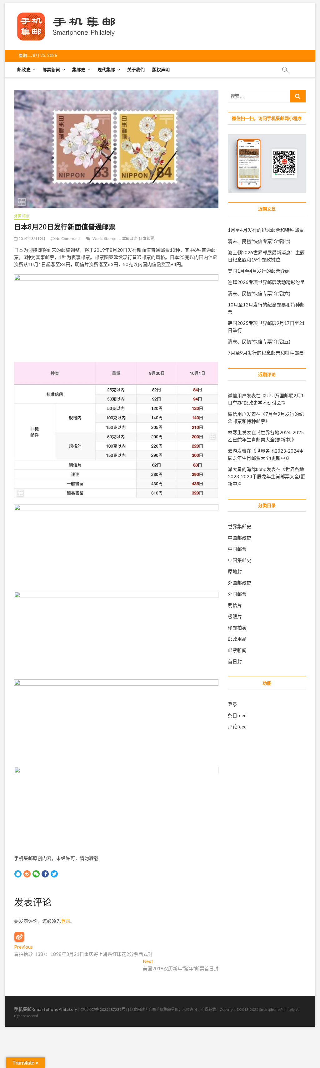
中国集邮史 (239, 560)
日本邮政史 (127, 238)
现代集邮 (106, 69)
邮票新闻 (51, 69)
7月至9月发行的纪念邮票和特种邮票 (266, 352)
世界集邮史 (239, 526)
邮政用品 (237, 639)
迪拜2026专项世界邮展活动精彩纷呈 (266, 282)
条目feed (237, 715)
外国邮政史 (239, 582)
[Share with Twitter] (54, 873)
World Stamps (104, 238)
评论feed (237, 726)
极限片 (235, 616)
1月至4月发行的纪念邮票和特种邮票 (266, 230)
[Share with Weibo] (27, 873)
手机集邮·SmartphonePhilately (45, 1009)
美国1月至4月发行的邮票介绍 (259, 271)
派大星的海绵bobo (247, 469)
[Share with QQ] (18, 873)
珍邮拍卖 (237, 627)
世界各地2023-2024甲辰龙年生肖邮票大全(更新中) (266, 476)
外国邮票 (21, 216)
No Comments (68, 238)
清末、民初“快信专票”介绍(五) (259, 341)
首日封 (235, 661)
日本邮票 (146, 238)
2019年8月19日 (31, 238)
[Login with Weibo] (19, 937)
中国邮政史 (239, 537)
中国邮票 (237, 549)
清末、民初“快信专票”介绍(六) (259, 293)
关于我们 (136, 69)
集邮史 (79, 69)
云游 (232, 451)
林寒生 (235, 432)
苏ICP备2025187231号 (106, 1009)
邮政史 (24, 69)
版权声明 (161, 69)
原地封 (235, 571)
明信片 (235, 605)
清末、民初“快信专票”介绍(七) (259, 241)
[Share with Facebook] (45, 873)
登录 (65, 921)
